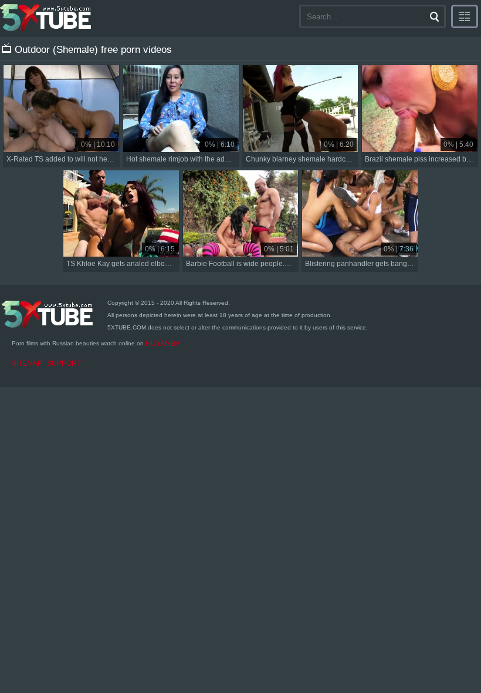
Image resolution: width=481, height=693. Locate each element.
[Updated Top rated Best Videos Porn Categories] (464, 16)
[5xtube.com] (46, 17)
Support (64, 363)
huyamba (162, 343)
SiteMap (27, 363)
